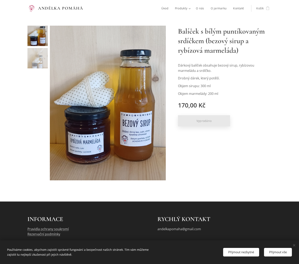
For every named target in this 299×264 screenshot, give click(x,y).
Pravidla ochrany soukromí (48, 229)
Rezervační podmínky (43, 234)
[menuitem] (166, 8)
